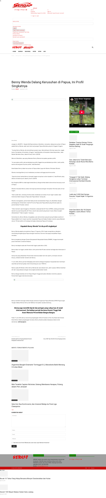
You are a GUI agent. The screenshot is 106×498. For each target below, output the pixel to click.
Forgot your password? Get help (21, 32)
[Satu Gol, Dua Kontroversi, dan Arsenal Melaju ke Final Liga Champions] (39, 395)
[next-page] (13, 409)
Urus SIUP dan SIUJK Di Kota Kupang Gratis (54, 339)
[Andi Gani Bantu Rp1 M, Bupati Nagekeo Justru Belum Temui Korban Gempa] (81, 205)
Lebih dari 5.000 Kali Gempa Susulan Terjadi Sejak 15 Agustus (81, 195)
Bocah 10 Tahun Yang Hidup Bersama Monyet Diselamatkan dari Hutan (25, 478)
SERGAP (17, 89)
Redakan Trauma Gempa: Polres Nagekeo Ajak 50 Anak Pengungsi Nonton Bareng (81, 144)
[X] (25, 10)
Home (13, 55)
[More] (59, 92)
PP (89, 468)
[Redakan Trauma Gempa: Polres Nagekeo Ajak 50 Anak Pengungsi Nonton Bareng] (81, 138)
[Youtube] (26, 10)
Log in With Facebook (18, 30)
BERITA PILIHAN (28, 348)
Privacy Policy (16, 33)
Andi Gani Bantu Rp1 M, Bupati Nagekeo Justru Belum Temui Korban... (80, 212)
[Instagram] (17, 10)
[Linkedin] (18, 10)
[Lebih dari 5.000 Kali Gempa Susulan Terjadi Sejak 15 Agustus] (81, 189)
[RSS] (22, 10)
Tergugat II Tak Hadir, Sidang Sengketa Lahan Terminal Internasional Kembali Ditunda (80, 179)
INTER (34, 51)
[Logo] (17, 48)
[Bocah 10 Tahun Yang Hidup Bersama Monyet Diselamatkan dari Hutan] (53, 474)
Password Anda (17, 26)
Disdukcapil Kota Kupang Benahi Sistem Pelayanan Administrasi (22, 339)
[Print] (44, 92)
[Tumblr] (23, 10)
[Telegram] (52, 92)
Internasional (18, 55)
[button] (92, 47)
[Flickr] (16, 10)
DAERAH (20, 51)
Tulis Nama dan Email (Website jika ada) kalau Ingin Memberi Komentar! (31, 442)
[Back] (47, 10)
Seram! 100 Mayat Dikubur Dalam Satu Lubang (16, 492)
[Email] (41, 92)
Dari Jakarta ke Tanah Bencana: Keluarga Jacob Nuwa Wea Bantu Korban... (81, 162)
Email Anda (16, 41)
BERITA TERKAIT (17, 348)
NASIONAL (28, 51)
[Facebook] (23, 92)
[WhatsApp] (34, 92)
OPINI (39, 51)
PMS (86, 468)
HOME (14, 51)
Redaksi (92, 468)
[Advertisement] (53, 68)
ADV (44, 51)
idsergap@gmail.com (42, 466)
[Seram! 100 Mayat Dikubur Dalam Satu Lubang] (53, 487)
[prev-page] (12, 409)
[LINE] (55, 92)
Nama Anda (16, 21)
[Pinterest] (21, 10)
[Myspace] (20, 10)
